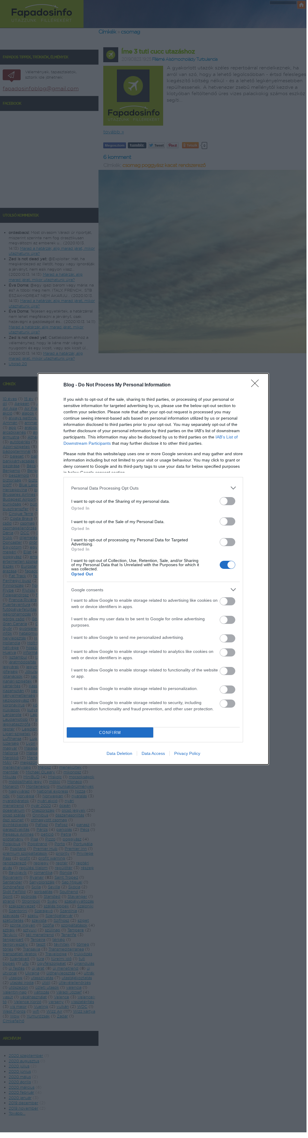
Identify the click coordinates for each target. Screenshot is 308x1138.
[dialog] (153, 569)
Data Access (153, 753)
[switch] (227, 501)
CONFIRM (110, 732)
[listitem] (153, 488)
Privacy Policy (187, 753)
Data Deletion (119, 753)
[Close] (257, 385)
